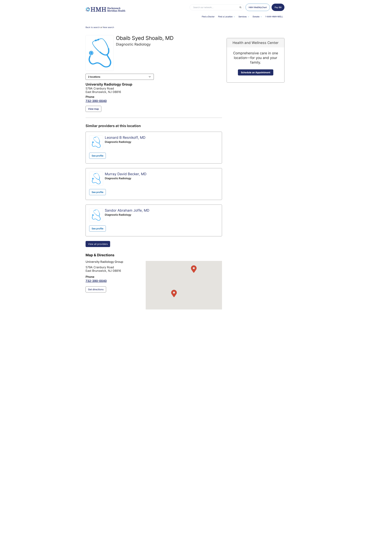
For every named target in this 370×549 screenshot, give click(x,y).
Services (242, 16)
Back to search (93, 27)
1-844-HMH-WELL (274, 16)
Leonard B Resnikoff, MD (125, 137)
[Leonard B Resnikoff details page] (96, 142)
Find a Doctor (208, 16)
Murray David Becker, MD (125, 174)
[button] (120, 77)
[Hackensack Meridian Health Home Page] (105, 8)
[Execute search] (241, 7)
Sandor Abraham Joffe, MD (127, 210)
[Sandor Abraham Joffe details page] (96, 215)
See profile (97, 155)
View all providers (98, 244)
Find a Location (225, 16)
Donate (256, 16)
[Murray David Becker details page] (96, 179)
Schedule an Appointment (255, 72)
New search (108, 27)
